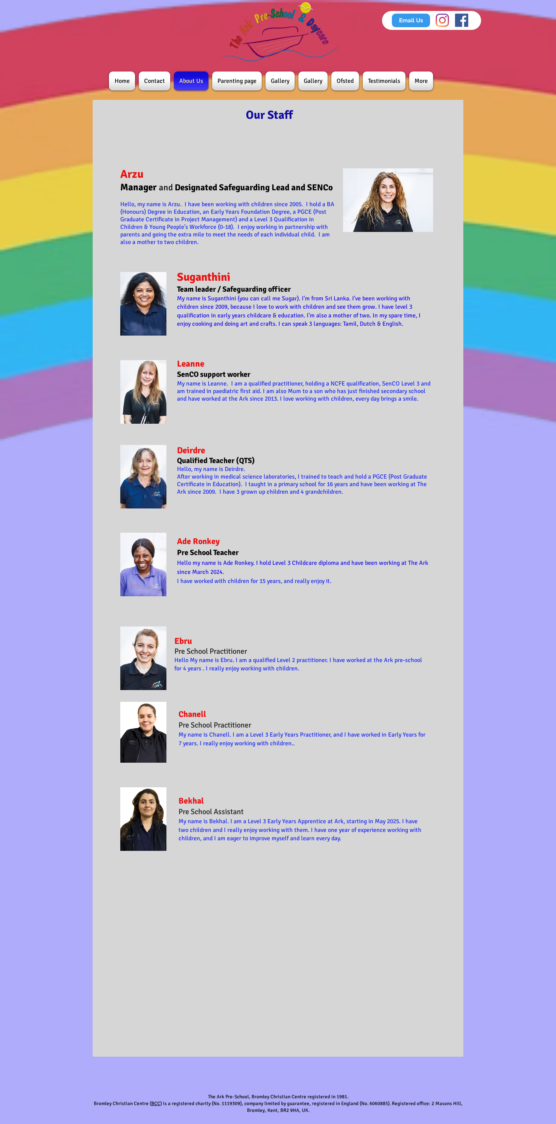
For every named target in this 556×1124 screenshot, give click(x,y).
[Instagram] (442, 20)
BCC (155, 1104)
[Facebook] (461, 20)
